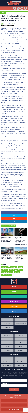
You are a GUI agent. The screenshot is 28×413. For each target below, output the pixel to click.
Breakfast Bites (7, 362)
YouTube (21, 8)
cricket (20, 267)
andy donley (5, 267)
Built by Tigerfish (14, 397)
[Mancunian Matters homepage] (14, 3)
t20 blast (17, 272)
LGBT (14, 311)
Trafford (21, 343)
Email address (5, 383)
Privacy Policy (7, 324)
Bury (21, 339)
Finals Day (12, 269)
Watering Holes (7, 365)
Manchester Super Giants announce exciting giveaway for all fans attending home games (6, 240)
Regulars (20, 358)
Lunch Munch (20, 362)
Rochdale (20, 350)
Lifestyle (7, 358)
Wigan (7, 346)
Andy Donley (17, 23)
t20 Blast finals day (7, 275)
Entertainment (14, 301)
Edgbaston (4, 269)
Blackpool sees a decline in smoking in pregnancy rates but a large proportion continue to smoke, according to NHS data (21, 241)
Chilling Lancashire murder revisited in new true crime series (6, 257)
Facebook (14, 8)
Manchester (7, 335)
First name (4, 377)
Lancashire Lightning (7, 272)
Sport (3, 12)
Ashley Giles (13, 267)
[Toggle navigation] (2, 8)
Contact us (7, 327)
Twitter (18, 8)
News (14, 287)
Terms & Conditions (21, 324)
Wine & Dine (20, 365)
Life (14, 297)
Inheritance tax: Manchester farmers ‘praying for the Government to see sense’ (20, 258)
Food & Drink (14, 306)
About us (7, 320)
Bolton (7, 339)
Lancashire (19, 269)
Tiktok (25, 8)
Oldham (21, 346)
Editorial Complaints (21, 320)
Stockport (7, 350)
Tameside (7, 343)
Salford (21, 335)
